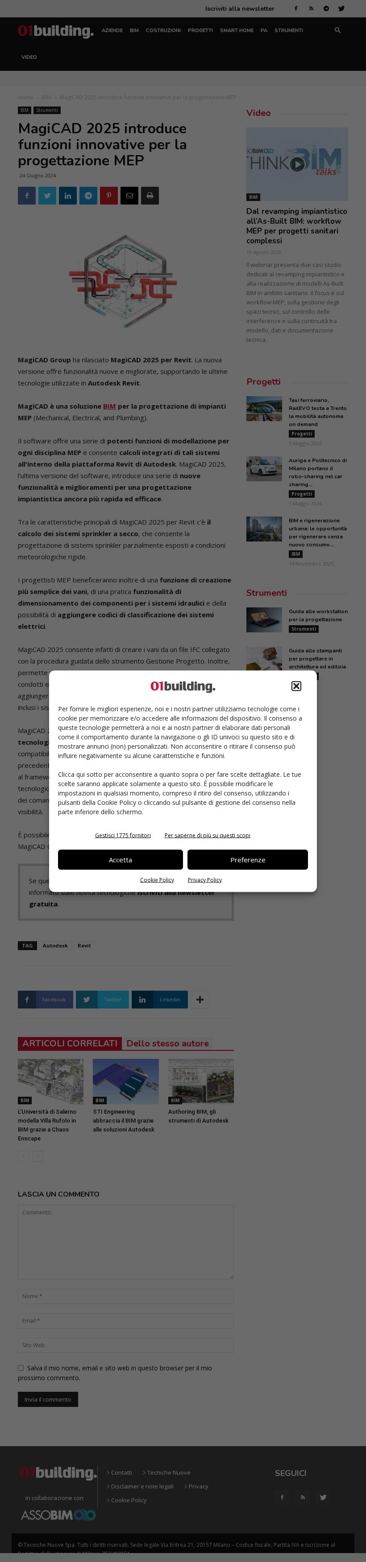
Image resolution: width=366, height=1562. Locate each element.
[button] (296, 685)
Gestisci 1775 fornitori (123, 835)
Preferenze (248, 859)
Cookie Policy (157, 879)
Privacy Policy (205, 879)
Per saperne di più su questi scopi (207, 835)
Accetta (120, 859)
